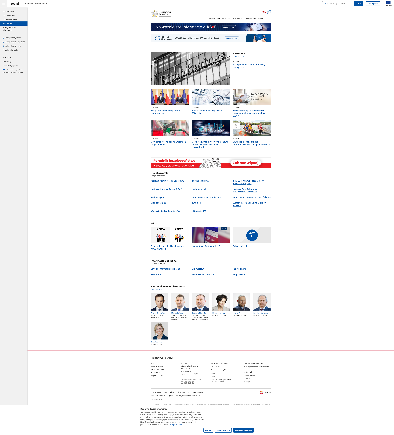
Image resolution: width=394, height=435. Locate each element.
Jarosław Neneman (260, 313)
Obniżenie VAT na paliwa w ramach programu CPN (168, 143)
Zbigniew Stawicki (199, 313)
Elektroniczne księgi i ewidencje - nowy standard (167, 247)
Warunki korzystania (158, 396)
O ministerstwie (214, 18)
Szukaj (358, 3)
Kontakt (261, 18)
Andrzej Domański (158, 313)
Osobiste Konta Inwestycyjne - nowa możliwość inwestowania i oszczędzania (210, 144)
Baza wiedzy (7, 62)
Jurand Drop (238, 313)
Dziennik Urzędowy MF (218, 370)
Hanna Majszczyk (219, 313)
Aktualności (237, 18)
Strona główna (10, 11)
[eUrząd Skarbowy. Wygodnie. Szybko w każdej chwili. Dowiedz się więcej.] (211, 38)
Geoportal (170, 396)
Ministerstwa (8, 23)
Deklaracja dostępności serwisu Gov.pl (189, 396)
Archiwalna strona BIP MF (219, 363)
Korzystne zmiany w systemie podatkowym (165, 112)
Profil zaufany (7, 58)
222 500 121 (185, 369)
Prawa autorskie (197, 392)
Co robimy (226, 18)
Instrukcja (247, 378)
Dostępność (248, 372)
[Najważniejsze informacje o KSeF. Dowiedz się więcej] (211, 27)
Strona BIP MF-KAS (217, 367)
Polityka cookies (156, 392)
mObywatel (373, 4)
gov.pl (268, 395)
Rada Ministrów (9, 15)
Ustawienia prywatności (159, 399)
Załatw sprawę (250, 18)
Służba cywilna (169, 392)
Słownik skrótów (249, 375)
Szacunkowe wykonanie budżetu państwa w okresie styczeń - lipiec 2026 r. (250, 113)
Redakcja (247, 382)
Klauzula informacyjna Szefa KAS (255, 363)
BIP (189, 392)
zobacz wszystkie (239, 56)
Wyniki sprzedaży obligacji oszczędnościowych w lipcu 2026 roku (251, 143)
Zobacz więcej (240, 246)
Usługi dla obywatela (13, 38)
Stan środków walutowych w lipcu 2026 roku (208, 112)
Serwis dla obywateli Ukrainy (14, 71)
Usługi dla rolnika (11, 50)
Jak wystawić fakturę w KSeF (206, 246)
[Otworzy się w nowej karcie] (182, 382)
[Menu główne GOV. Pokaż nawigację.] (3, 3)
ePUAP (213, 373)
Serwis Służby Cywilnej (10, 66)
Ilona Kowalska (157, 342)
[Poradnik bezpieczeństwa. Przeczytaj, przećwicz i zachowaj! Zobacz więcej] (211, 163)
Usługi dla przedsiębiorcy (15, 42)
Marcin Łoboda (177, 313)
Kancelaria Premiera (10, 19)
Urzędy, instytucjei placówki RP (9, 28)
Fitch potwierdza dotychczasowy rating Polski (249, 66)
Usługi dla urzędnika (13, 46)
